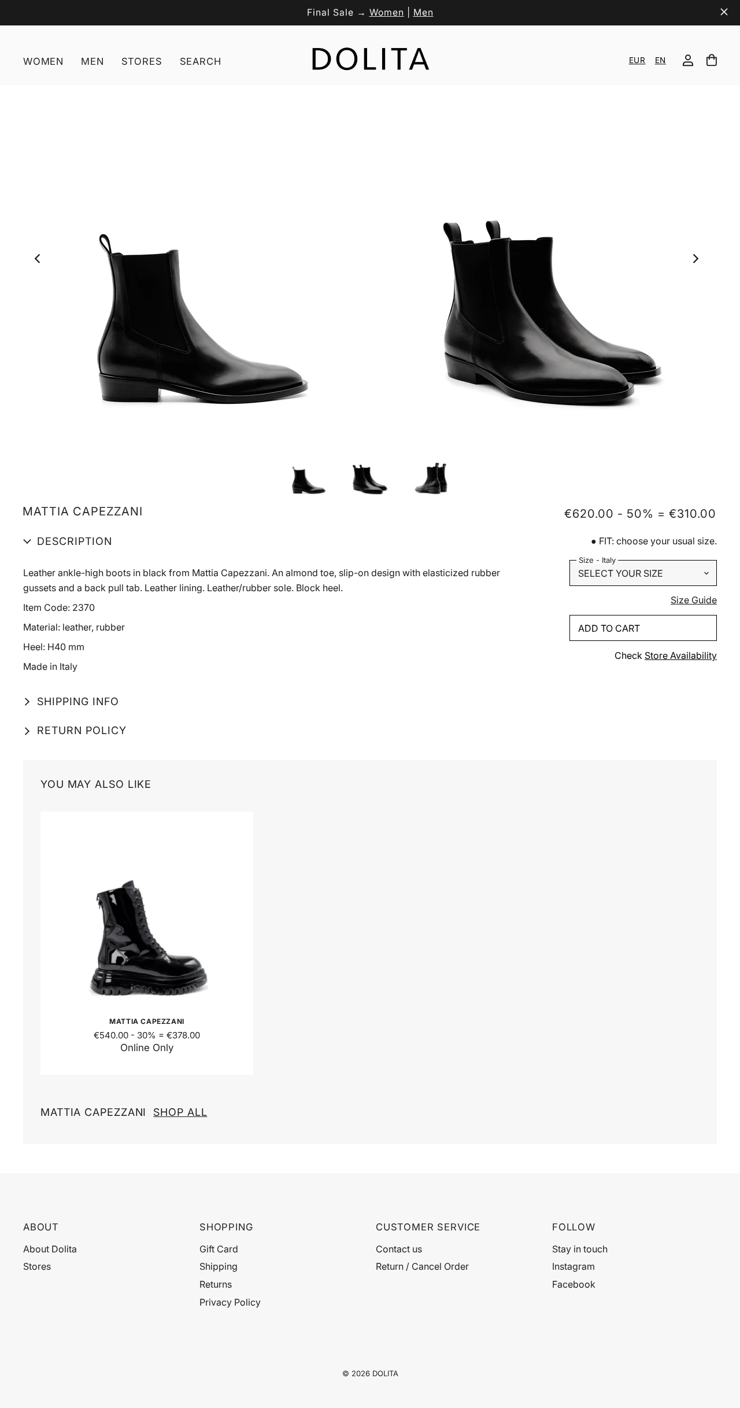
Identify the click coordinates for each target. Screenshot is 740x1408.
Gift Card (218, 1249)
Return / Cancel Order (422, 1266)
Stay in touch (580, 1249)
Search (200, 61)
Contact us (399, 1249)
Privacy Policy (230, 1302)
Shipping (218, 1266)
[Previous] (41, 262)
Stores (141, 61)
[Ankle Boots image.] (369, 261)
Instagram (573, 1266)
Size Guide (694, 600)
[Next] (698, 262)
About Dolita (50, 1249)
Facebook (573, 1284)
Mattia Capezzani (123, 1112)
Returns (215, 1284)
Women (386, 12)
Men (423, 12)
